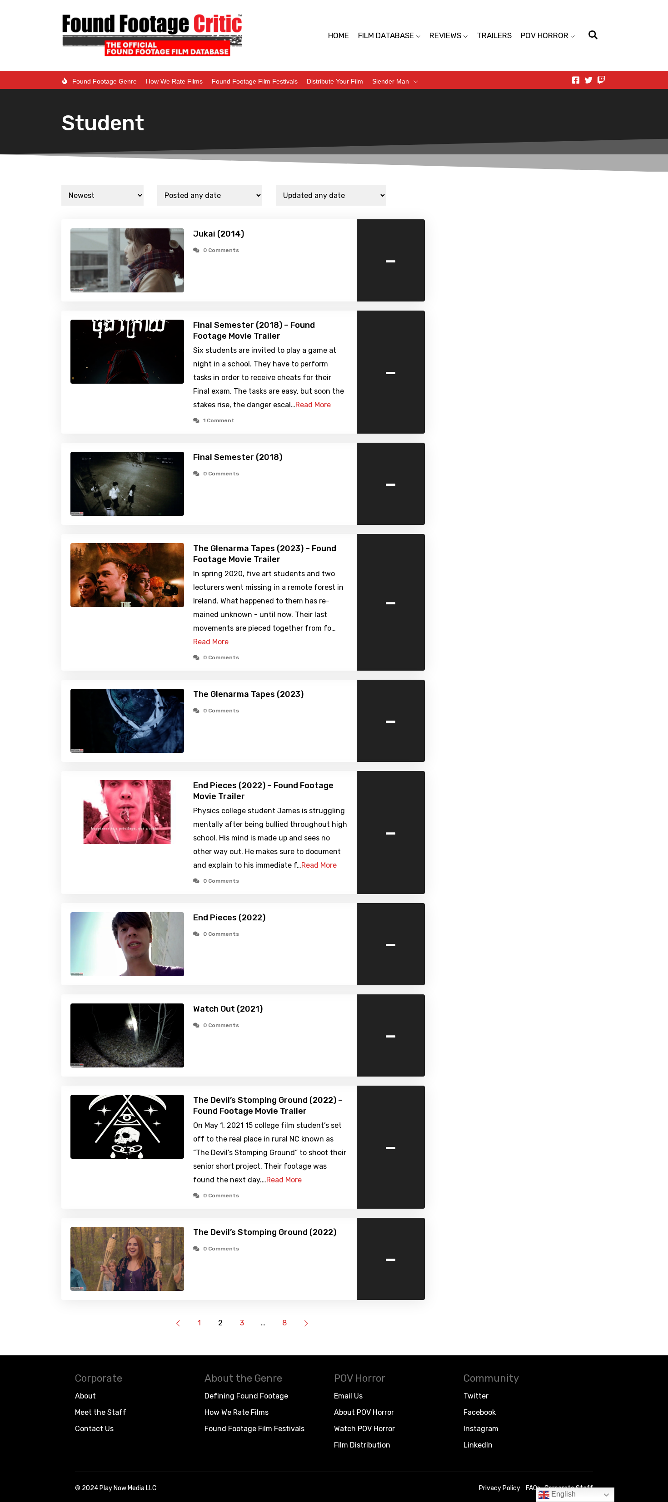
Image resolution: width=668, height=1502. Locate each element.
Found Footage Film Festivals (255, 81)
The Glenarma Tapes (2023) (248, 694)
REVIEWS (445, 35)
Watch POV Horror (364, 1428)
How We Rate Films (174, 81)
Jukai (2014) (218, 234)
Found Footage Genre (104, 81)
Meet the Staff (100, 1412)
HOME (338, 35)
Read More (313, 404)
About (85, 1396)
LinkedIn (478, 1445)
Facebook (480, 1412)
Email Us (348, 1396)
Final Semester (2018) (237, 457)
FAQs (533, 1488)
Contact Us (94, 1428)
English (562, 1494)
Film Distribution (362, 1445)
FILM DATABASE (386, 35)
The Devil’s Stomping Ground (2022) (264, 1232)
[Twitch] (601, 80)
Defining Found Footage (246, 1396)
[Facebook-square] (576, 80)
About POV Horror (364, 1412)
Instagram (481, 1428)
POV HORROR (544, 35)
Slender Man (390, 81)
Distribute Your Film (335, 81)
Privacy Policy (499, 1488)
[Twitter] (588, 80)
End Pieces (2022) (229, 918)
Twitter (476, 1396)
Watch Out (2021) (228, 1009)
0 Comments (221, 250)
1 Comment (218, 420)
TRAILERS (494, 35)
